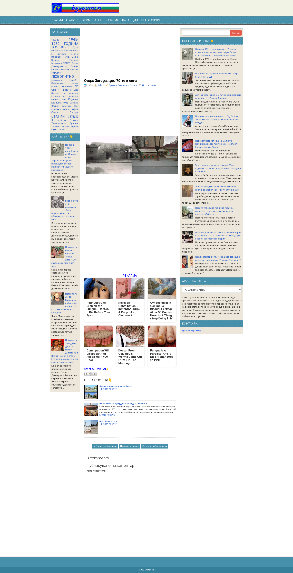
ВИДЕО (66, 63)
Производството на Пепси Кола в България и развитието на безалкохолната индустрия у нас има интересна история (218, 235)
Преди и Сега (115, 85)
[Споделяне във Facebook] (95, 374)
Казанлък (64, 69)
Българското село (68, 50)
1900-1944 (56, 40)
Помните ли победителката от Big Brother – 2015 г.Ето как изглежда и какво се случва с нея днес (218, 119)
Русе (65, 102)
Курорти (56, 72)
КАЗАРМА (112, 20)
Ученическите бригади (64, 123)
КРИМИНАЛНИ (92, 20)
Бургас (54, 50)
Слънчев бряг (70, 106)
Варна (75, 57)
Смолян (55, 109)
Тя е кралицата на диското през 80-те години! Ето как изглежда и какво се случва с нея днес (218, 168)
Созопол (65, 109)
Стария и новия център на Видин (115, 386)
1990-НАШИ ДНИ (64, 47)
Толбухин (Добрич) (67, 120)
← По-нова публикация (105, 446)
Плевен (55, 86)
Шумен (54, 129)
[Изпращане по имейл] (85, 374)
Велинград (56, 63)
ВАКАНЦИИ (130, 20)
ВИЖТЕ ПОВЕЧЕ (109, 389)
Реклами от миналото (64, 96)
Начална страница (129, 446)
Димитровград (59, 66)
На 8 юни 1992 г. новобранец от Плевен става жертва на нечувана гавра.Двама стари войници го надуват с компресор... (216, 52)
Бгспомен (149, 570)
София (74, 109)
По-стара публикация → (154, 446)
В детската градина (64, 54)
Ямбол (62, 129)
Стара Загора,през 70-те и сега (110, 80)
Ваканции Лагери (60, 57)
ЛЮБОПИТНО (62, 77)
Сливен (55, 106)
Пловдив (67, 86)
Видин (75, 63)
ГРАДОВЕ (72, 20)
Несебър (74, 80)
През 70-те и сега (108, 421)
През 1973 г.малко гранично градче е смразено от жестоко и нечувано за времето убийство (214, 211)
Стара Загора (130, 85)
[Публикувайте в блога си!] (89, 374)
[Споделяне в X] (92, 374)
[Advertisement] (130, 53)
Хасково (55, 126)
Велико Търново (64, 60)
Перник (75, 83)
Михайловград (57, 80)
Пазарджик (57, 83)
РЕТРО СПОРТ (151, 20)
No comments (149, 85)
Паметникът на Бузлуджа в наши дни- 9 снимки (123, 403)
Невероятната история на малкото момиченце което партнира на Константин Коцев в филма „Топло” (217, 144)
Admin (101, 85)
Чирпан (74, 126)
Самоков (74, 103)
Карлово (74, 69)
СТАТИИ (57, 20)
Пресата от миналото (64, 93)
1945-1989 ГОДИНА (64, 41)
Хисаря (65, 126)
